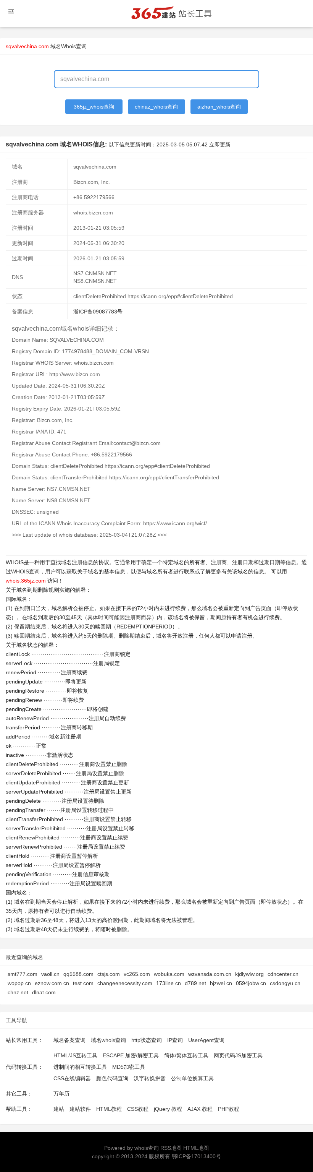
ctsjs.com (108, 974)
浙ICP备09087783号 (98, 311)
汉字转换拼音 (150, 1078)
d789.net (195, 983)
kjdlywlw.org (249, 974)
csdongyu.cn (285, 983)
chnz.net (18, 992)
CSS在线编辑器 (72, 1078)
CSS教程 (137, 1109)
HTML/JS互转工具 (75, 1055)
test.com (83, 983)
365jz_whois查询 (94, 107)
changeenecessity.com (124, 983)
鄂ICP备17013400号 (196, 1156)
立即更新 (220, 144)
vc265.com (137, 974)
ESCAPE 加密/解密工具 (131, 1055)
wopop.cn (19, 983)
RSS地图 (171, 1148)
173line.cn (168, 983)
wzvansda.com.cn (209, 974)
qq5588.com (78, 974)
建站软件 (80, 1109)
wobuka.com (169, 974)
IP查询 (175, 1040)
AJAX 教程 (200, 1109)
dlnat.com (44, 992)
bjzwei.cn (221, 983)
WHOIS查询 (25, 571)
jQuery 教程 (168, 1109)
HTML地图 (196, 1148)
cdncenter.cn (283, 974)
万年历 (61, 1094)
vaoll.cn (50, 974)
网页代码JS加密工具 (238, 1055)
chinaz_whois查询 (156, 107)
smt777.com (22, 974)
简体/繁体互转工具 (186, 1055)
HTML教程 (109, 1109)
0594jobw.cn (251, 983)
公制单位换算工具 (192, 1078)
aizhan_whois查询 (219, 107)
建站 (58, 1109)
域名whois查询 (108, 1040)
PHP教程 (228, 1109)
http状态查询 (146, 1040)
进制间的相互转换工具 (80, 1067)
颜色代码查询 (112, 1078)
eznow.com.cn (52, 983)
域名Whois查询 (68, 46)
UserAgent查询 (206, 1040)
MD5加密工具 (128, 1067)
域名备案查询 (69, 1040)
